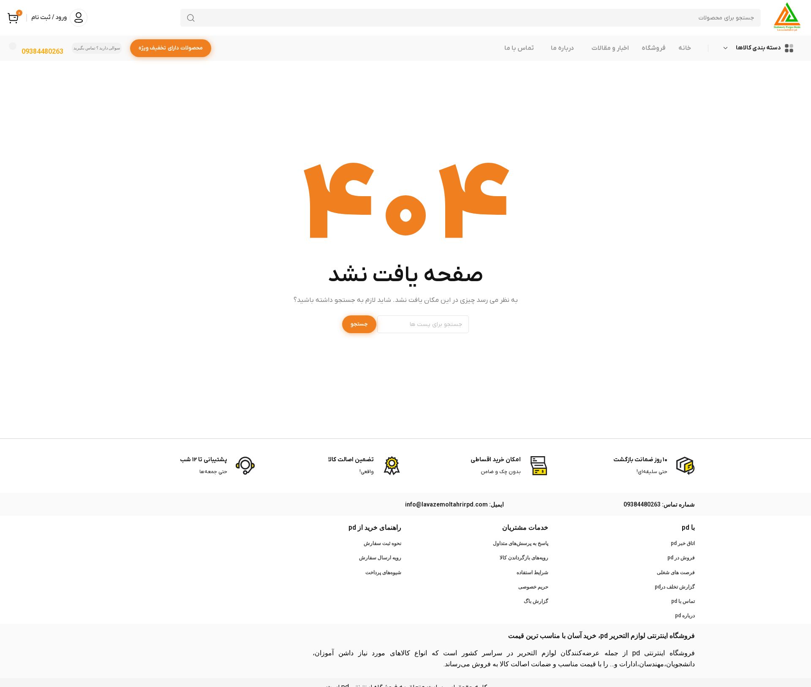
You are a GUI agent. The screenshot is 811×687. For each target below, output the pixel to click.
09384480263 (42, 51)
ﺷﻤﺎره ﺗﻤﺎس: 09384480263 (659, 504)
